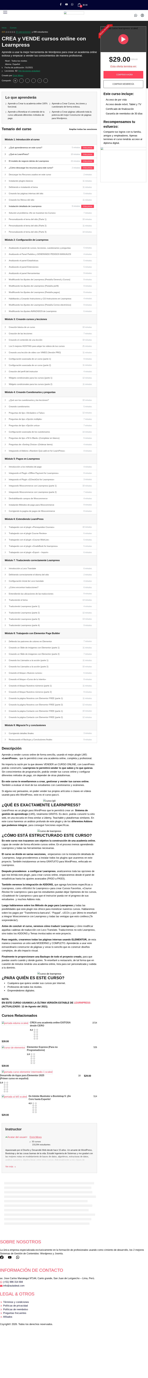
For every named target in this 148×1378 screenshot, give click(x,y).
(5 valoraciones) (23, 32)
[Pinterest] (39, 80)
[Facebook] (15, 80)
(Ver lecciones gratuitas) (29, 71)
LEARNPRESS (82, 1002)
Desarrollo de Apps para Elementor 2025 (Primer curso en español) (22, 1077)
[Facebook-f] (60, 4)
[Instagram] (27, 80)
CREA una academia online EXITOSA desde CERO (50, 1024)
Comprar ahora (124, 75)
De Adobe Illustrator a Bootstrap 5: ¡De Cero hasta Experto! (50, 1097)
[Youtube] (66, 4)
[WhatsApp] (21, 80)
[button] (5, 12)
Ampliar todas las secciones (83, 129)
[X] (33, 80)
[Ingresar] (142, 15)
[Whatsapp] (72, 4)
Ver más (9, 1166)
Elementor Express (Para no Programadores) (42, 1048)
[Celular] (135, 15)
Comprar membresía (123, 84)
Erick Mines (18, 75)
